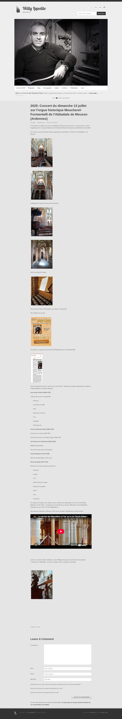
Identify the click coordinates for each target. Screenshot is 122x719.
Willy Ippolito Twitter (91, 7)
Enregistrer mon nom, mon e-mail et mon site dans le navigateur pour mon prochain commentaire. (55, 682)
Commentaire (34, 643)
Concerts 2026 (20, 88)
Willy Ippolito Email (104, 7)
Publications (74, 88)
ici (66, 307)
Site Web (33, 677)
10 (68, 96)
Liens (82, 88)
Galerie (56, 88)
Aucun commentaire (51, 120)
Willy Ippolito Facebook (87, 7)
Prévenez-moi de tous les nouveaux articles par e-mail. (44, 690)
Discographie (47, 88)
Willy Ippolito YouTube (96, 7)
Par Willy (32, 120)
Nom (31, 666)
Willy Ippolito (34, 8)
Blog (39, 88)
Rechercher (101, 13)
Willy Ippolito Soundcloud (100, 7)
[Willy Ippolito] (61, 52)
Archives (64, 88)
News (38, 624)
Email (32, 671)
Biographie (31, 88)
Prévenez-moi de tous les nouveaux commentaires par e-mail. (46, 686)
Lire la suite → (93, 93)
